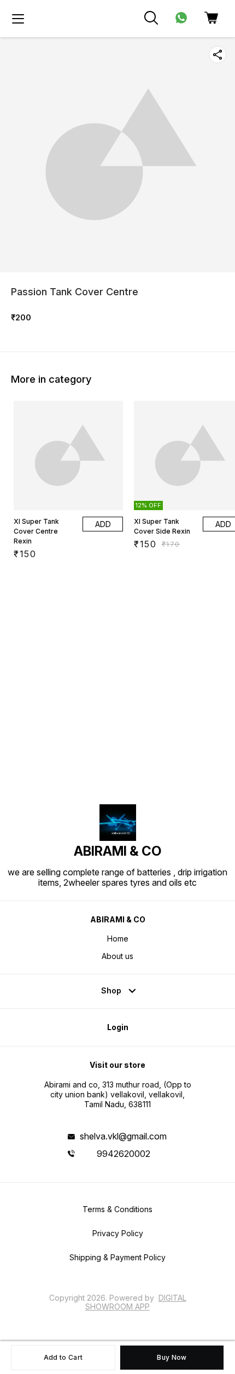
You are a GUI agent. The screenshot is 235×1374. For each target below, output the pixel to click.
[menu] (18, 19)
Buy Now (171, 1357)
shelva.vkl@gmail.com (123, 1136)
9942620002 (123, 1154)
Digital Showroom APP (135, 1302)
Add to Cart (63, 1357)
